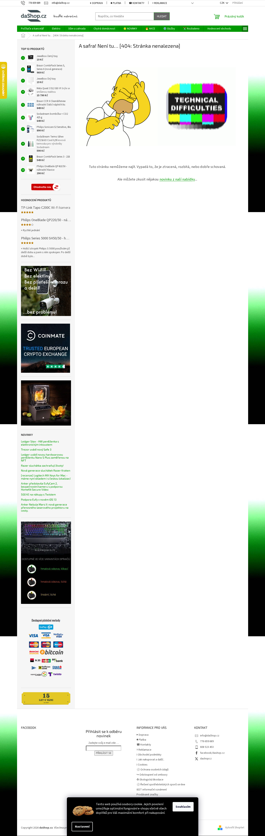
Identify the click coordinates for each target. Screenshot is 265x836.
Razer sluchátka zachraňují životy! (42, 465)
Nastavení (82, 826)
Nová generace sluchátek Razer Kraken (45, 470)
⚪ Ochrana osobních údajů (152, 770)
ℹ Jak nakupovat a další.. (150, 760)
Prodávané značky (147, 795)
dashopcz (206, 759)
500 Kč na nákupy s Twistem (38, 494)
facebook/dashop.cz (212, 753)
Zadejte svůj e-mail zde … (103, 743)
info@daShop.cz (209, 736)
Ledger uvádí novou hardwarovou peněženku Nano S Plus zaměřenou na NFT (45, 457)
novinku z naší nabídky (177, 179)
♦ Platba (116, 3)
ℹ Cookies (142, 765)
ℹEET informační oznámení (152, 790)
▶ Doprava (96, 3)
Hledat (162, 16)
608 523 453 (207, 747)
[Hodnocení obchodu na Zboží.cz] (45, 187)
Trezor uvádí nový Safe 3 (36, 449)
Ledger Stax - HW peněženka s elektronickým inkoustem (40, 443)
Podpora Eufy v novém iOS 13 (38, 499)
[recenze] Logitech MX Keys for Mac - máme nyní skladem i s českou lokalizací (45, 477)
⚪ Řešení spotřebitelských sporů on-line (161, 785)
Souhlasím (183, 807)
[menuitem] (32, 29)
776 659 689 (207, 741)
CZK (222, 3)
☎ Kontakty (136, 3)
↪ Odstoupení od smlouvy (152, 775)
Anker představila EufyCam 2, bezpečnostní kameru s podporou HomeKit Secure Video (42, 486)
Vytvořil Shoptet (234, 828)
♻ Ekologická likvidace (150, 780)
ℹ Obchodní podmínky (149, 755)
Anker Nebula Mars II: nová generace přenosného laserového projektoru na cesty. (44, 507)
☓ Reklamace (159, 3)
